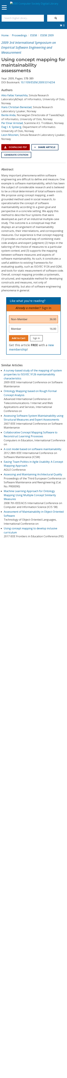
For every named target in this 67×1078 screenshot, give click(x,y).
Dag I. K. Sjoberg (11, 127)
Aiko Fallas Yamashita (14, 95)
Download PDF (17, 147)
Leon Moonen (10, 135)
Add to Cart (18, 338)
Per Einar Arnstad (12, 123)
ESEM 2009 (47, 35)
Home (5, 35)
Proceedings (19, 35)
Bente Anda (8, 115)
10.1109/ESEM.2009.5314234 (38, 82)
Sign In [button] (46, 308)
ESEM (33, 35)
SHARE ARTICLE (46, 147)
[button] (62, 25)
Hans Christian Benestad (16, 107)
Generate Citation (16, 154)
